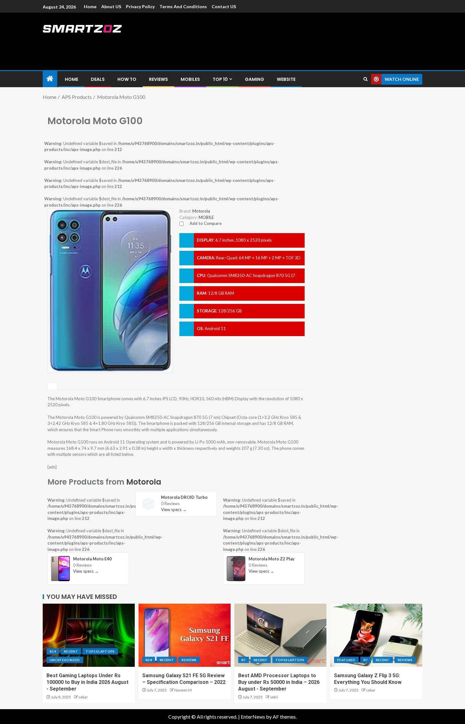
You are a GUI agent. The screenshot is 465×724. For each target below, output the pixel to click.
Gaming (254, 79)
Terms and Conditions (183, 6)
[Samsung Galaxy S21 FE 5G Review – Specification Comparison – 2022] (185, 635)
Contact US (224, 6)
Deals (98, 79)
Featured (346, 660)
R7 (243, 660)
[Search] (365, 79)
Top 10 (220, 79)
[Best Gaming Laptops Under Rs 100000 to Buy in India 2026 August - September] (89, 635)
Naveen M (183, 690)
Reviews (158, 79)
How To (126, 79)
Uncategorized (65, 660)
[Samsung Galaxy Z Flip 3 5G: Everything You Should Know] (376, 635)
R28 (149, 660)
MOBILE (206, 217)
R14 (53, 651)
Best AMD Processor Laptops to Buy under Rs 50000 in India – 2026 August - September (278, 682)
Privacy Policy (140, 6)
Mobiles (190, 79)
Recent (71, 651)
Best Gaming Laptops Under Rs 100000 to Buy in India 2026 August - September (87, 682)
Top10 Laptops (100, 651)
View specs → (86, 571)
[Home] (49, 78)
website (286, 79)
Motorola (143, 482)
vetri (274, 697)
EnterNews (253, 717)
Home (90, 6)
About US (111, 6)
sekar (83, 697)
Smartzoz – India (113, 41)
